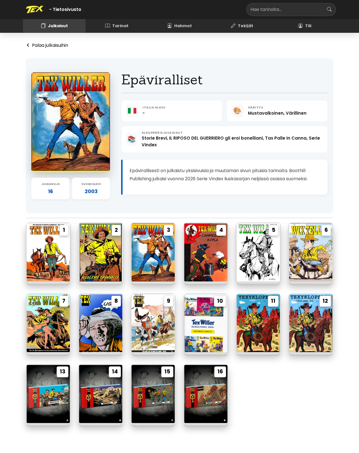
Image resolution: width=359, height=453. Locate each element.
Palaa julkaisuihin (49, 45)
